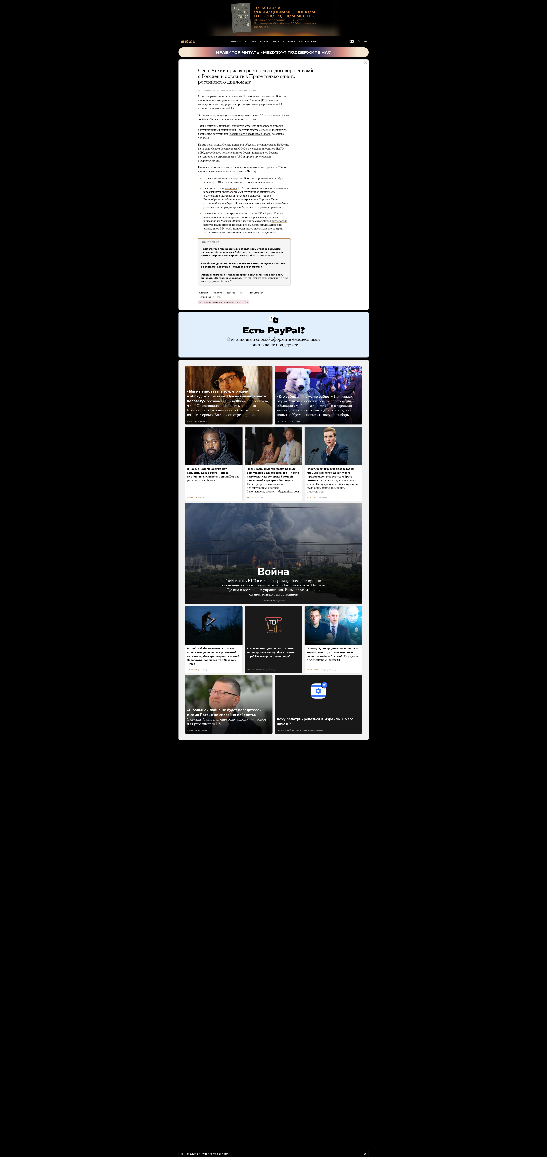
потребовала (279, 221)
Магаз (291, 41)
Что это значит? (218, 1154)
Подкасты (278, 41)
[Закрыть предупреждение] (365, 1154)
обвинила (231, 188)
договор (278, 126)
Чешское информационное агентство (241, 90)
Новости (236, 41)
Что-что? (216, 296)
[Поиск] (359, 41)
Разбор (264, 41)
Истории (250, 41)
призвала (272, 167)
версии (243, 203)
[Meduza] (187, 41)
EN (365, 41)
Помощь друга (307, 41)
